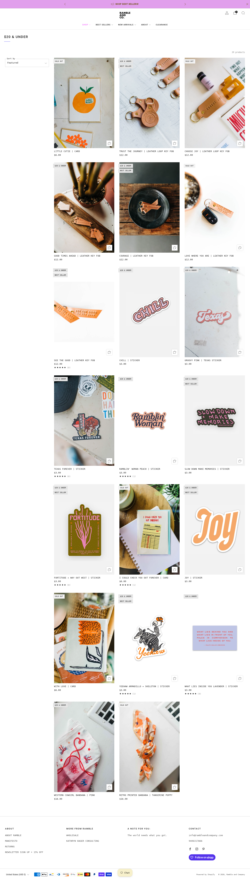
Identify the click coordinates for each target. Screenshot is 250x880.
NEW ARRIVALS (126, 25)
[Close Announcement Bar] (247, 4)
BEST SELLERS (103, 25)
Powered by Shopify (205, 874)
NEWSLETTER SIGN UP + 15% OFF (24, 852)
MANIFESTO (11, 841)
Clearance (162, 25)
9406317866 (195, 841)
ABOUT (144, 25)
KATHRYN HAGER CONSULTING (82, 841)
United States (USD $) (16, 874)
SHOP (85, 25)
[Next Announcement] (185, 4)
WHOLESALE (72, 835)
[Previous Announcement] (65, 4)
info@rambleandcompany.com (206, 835)
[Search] (243, 13)
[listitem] (125, 4)
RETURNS (10, 846)
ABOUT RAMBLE (13, 835)
